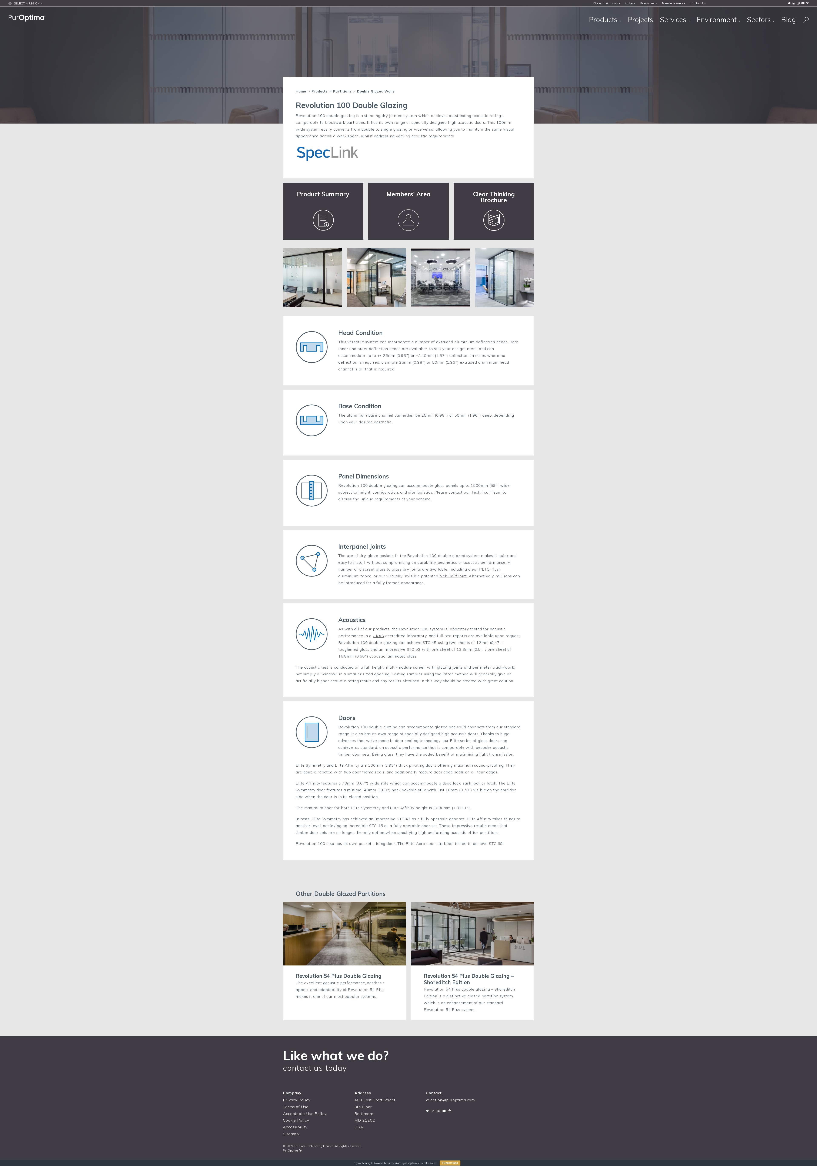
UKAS (378, 635)
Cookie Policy (296, 1120)
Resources (647, 3)
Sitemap (291, 1133)
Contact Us (698, 3)
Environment (717, 19)
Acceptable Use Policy (305, 1113)
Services (674, 19)
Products (604, 19)
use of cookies (428, 1163)
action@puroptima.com (452, 1100)
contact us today (315, 1068)
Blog (788, 19)
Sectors (760, 19)
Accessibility (295, 1127)
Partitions (342, 91)
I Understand (450, 1163)
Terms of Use (296, 1106)
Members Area (672, 3)
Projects (640, 19)
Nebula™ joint (453, 576)
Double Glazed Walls (376, 91)
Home (301, 91)
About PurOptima (605, 3)
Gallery (630, 3)
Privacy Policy (296, 1100)
